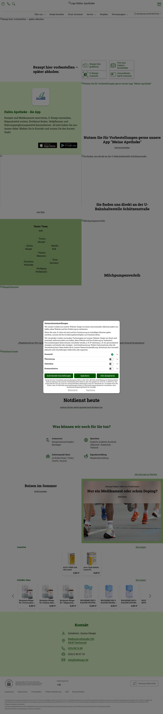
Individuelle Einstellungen (59, 375)
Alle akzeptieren (107, 375)
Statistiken (49, 364)
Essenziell (49, 354)
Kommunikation (51, 368)
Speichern (85, 375)
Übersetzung (50, 359)
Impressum (90, 390)
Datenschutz (73, 390)
